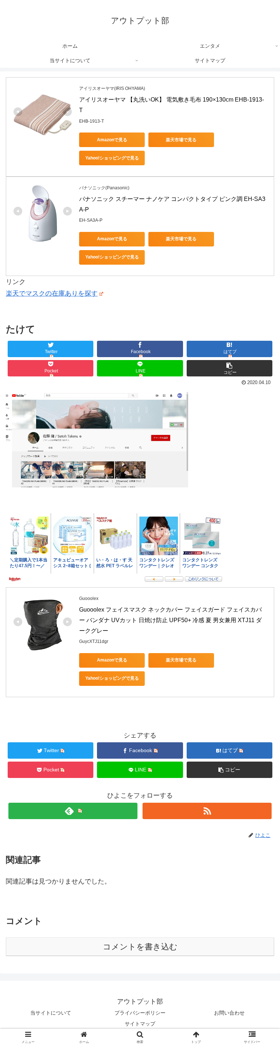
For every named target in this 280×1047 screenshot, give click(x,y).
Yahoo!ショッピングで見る (112, 158)
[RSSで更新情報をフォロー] (207, 811)
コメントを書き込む (140, 946)
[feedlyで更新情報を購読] (72, 811)
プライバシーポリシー (140, 1013)
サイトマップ (140, 1024)
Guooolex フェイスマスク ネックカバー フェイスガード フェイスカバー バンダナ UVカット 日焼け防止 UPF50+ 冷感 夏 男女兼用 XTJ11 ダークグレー (170, 620)
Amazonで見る (112, 139)
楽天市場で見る (181, 139)
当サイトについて (50, 1013)
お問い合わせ (229, 1013)
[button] (258, 757)
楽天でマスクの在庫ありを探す (52, 293)
